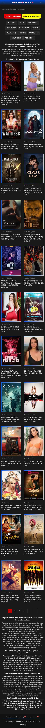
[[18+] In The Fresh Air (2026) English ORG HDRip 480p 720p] (33, 441)
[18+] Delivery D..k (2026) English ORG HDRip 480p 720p (33, 373)
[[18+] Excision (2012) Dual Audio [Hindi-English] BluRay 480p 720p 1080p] (33, 397)
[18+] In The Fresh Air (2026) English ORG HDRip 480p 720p (33, 463)
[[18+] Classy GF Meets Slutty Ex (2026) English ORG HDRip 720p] (33, 76)
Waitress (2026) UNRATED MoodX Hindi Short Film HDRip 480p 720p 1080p (10, 147)
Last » (35, 611)
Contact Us (20, 721)
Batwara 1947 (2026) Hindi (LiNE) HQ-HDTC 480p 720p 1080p (11, 191)
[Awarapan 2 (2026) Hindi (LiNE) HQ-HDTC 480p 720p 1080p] (33, 124)
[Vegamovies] (22, 2)
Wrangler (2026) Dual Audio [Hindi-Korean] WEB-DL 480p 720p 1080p (34, 283)
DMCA (28, 721)
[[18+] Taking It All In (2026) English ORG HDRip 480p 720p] (11, 307)
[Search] (40, 2)
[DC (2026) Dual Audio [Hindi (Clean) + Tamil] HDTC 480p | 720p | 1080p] (11, 441)
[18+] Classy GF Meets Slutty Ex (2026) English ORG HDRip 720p (32, 98)
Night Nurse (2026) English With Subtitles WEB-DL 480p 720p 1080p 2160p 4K (11, 237)
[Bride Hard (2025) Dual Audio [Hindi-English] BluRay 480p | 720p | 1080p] (11, 485)
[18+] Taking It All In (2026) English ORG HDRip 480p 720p (10, 329)
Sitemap (23, 725)
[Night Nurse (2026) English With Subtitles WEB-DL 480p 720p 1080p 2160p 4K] (11, 214)
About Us (36, 721)
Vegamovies (9, 721)
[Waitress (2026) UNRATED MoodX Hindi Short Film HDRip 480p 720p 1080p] (11, 124)
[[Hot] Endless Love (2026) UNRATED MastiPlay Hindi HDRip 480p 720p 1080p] (33, 485)
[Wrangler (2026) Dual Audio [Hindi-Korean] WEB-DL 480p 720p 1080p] (33, 260)
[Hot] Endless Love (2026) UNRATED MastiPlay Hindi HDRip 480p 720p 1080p (33, 507)
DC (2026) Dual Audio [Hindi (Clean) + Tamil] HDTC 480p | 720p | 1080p (11, 463)
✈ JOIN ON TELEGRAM (13, 16)
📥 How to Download (31, 16)
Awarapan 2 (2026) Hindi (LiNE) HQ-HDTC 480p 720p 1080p (33, 147)
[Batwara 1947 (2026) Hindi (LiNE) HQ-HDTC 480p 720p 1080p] (11, 168)
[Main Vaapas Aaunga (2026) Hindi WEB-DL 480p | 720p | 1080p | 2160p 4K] (33, 529)
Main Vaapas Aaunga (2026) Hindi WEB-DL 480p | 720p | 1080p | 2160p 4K (33, 551)
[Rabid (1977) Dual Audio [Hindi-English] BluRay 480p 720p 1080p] (33, 307)
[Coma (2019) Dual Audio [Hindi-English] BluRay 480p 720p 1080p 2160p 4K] (11, 397)
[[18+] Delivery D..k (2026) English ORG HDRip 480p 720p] (33, 351)
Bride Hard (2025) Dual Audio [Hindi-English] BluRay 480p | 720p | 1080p (11, 507)
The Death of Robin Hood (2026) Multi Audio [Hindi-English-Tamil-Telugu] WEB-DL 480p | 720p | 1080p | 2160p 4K (10, 100)
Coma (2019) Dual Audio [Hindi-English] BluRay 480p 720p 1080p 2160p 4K (10, 419)
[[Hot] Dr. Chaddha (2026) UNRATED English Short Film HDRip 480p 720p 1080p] (11, 529)
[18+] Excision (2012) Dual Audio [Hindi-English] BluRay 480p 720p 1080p (33, 419)
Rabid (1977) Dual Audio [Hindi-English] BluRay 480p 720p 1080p (33, 329)
